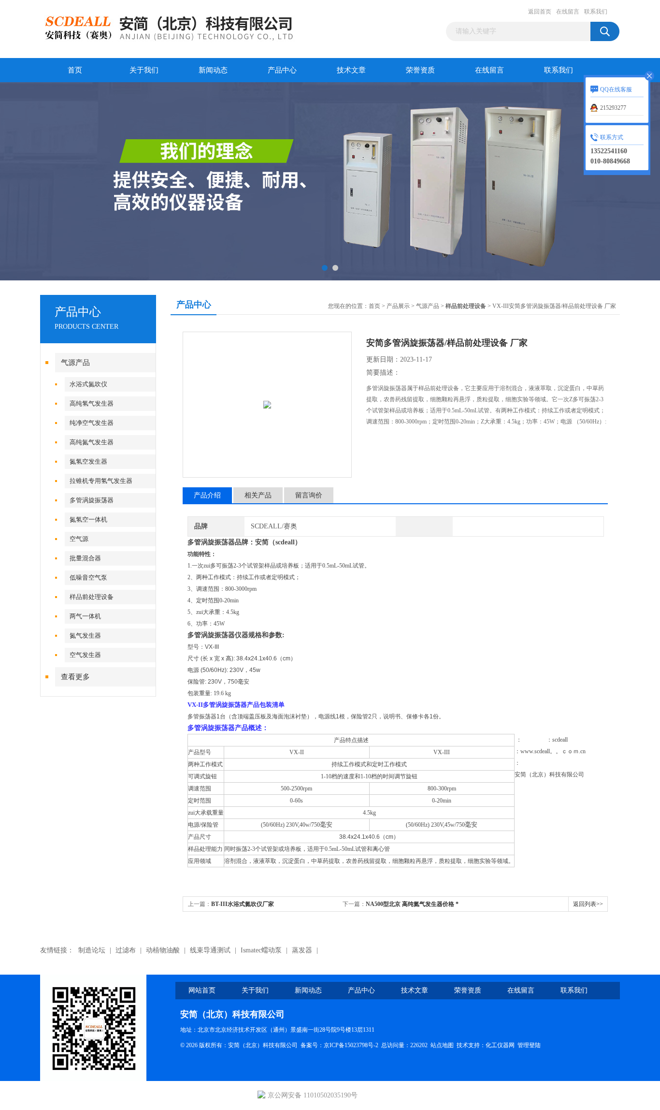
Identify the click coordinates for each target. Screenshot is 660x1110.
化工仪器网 (500, 1045)
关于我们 (143, 70)
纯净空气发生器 (92, 422)
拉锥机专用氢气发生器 (101, 480)
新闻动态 (213, 70)
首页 (75, 70)
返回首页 (539, 11)
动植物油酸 (163, 950)
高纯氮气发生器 (92, 442)
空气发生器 (85, 654)
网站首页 (201, 990)
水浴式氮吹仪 (88, 384)
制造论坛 (91, 950)
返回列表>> (588, 904)
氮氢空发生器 (88, 461)
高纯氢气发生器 (92, 403)
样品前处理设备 (92, 596)
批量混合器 (85, 558)
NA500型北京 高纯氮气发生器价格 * (412, 904)
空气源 (79, 538)
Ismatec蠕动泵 (261, 950)
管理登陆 (529, 1045)
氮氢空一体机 (88, 519)
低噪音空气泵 (88, 577)
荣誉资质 (420, 70)
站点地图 (442, 1045)
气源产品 (75, 362)
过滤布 (125, 950)
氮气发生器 (85, 635)
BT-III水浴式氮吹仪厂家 (242, 904)
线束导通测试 (210, 950)
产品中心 (282, 70)
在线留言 (567, 11)
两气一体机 (85, 616)
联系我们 (595, 11)
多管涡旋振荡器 (92, 500)
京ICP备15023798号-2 (351, 1045)
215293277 (613, 107)
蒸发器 (302, 950)
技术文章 (351, 70)
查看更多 (75, 677)
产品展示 (398, 306)
